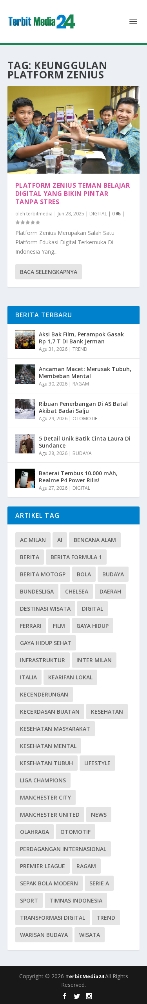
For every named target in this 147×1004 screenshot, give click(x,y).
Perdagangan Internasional (63, 849)
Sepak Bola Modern (49, 883)
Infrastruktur (42, 660)
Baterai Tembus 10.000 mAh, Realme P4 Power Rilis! (78, 476)
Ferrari (31, 625)
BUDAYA (82, 453)
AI (59, 540)
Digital (92, 608)
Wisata (89, 934)
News (99, 814)
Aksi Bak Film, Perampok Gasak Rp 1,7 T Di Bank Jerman (81, 338)
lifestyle (97, 763)
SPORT (29, 900)
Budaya (113, 574)
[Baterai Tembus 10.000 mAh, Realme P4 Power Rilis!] (25, 478)
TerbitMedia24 (85, 976)
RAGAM (81, 383)
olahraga (34, 831)
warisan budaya (44, 934)
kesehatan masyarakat (55, 728)
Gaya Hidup (92, 625)
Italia (28, 677)
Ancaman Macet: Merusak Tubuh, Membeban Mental (85, 372)
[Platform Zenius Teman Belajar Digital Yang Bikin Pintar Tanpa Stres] (73, 130)
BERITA (29, 557)
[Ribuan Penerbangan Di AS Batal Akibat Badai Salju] (25, 409)
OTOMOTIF (85, 418)
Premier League (42, 866)
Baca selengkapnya (48, 271)
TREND (80, 349)
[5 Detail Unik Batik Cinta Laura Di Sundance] (25, 443)
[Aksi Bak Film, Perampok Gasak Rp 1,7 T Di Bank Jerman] (25, 339)
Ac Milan (33, 540)
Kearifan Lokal (70, 677)
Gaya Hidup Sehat (45, 643)
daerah (110, 591)
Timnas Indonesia (75, 900)
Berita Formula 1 (76, 557)
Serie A (99, 883)
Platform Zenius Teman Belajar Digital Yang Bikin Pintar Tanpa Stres (72, 193)
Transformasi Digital (52, 917)
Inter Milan (94, 660)
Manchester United (50, 814)
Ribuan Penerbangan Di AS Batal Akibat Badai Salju (83, 407)
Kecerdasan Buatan (50, 711)
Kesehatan (107, 711)
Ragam (86, 866)
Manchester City (45, 797)
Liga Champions (43, 780)
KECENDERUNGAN (44, 694)
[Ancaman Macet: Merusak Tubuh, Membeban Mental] (25, 374)
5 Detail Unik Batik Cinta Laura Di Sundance (85, 442)
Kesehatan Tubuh (46, 763)
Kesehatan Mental (48, 746)
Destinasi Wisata (45, 608)
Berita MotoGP (42, 574)
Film (59, 625)
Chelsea (76, 591)
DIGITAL (98, 213)
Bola (84, 574)
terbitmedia (39, 213)
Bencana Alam (95, 540)
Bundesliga (37, 591)
